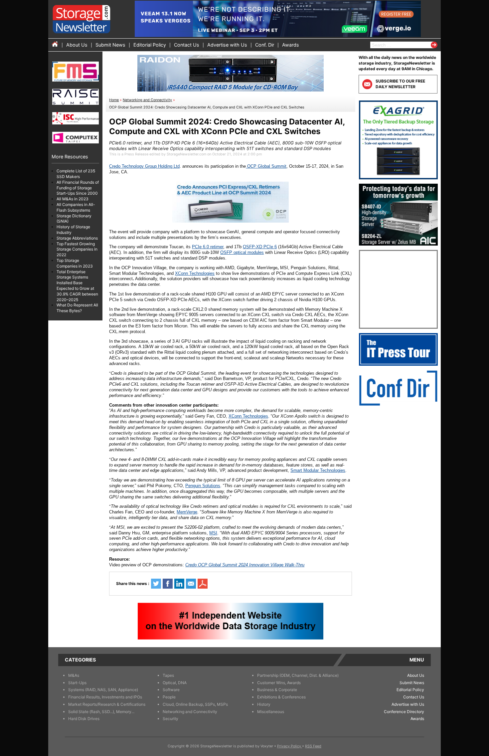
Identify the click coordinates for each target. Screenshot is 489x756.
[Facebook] (168, 584)
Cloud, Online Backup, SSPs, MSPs (195, 704)
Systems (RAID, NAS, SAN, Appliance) (103, 689)
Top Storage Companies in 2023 (75, 263)
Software (171, 689)
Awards (290, 45)
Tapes (168, 675)
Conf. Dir (264, 45)
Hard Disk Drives (83, 718)
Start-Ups (77, 682)
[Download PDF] (203, 584)
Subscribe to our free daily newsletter (400, 84)
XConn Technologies (195, 273)
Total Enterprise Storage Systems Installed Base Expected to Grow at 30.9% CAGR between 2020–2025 (77, 285)
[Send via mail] (191, 584)
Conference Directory (404, 711)
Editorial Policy (149, 45)
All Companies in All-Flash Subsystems (76, 207)
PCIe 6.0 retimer (207, 246)
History (263, 704)
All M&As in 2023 (72, 198)
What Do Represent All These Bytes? (77, 307)
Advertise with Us (227, 45)
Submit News (110, 45)
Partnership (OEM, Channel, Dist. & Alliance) (298, 675)
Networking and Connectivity (147, 100)
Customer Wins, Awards (279, 682)
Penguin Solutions (202, 485)
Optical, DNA (175, 682)
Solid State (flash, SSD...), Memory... (101, 711)
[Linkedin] (179, 584)
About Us (76, 45)
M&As (73, 675)
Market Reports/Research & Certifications (106, 704)
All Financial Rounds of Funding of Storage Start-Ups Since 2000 (78, 188)
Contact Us (186, 45)
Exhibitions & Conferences (281, 696)
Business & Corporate (277, 689)
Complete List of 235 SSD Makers (76, 173)
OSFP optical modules (242, 252)
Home (114, 100)
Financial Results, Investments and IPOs (105, 696)
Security (170, 718)
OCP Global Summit (266, 166)
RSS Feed (313, 746)
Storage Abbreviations (77, 238)
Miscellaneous (270, 711)
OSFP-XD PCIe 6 (260, 246)
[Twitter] (156, 584)
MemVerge (187, 511)
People (169, 696)
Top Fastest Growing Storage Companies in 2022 (77, 249)
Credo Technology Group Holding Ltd (144, 166)
